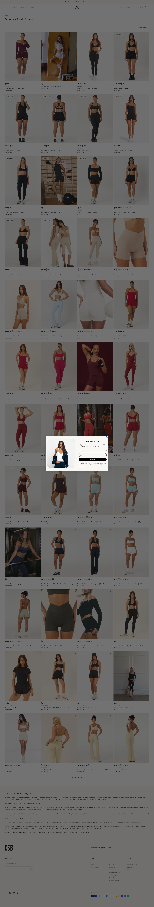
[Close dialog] (107, 437)
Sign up (92, 459)
